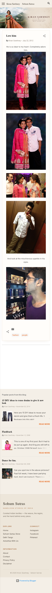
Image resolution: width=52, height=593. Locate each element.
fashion (15, 335)
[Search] (48, 3)
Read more (44, 424)
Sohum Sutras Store (11, 534)
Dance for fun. (9, 460)
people (25, 335)
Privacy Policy (9, 560)
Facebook (34, 534)
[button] (44, 36)
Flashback (7, 431)
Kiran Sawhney (13, 3)
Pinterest (33, 537)
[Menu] (3, 4)
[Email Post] (12, 330)
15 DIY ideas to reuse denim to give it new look (23, 401)
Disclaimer (7, 564)
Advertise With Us (10, 541)
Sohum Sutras (28, 3)
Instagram (34, 530)
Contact (6, 556)
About (5, 553)
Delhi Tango (8, 537)
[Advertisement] (26, 367)
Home (5, 530)
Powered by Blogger (27, 581)
